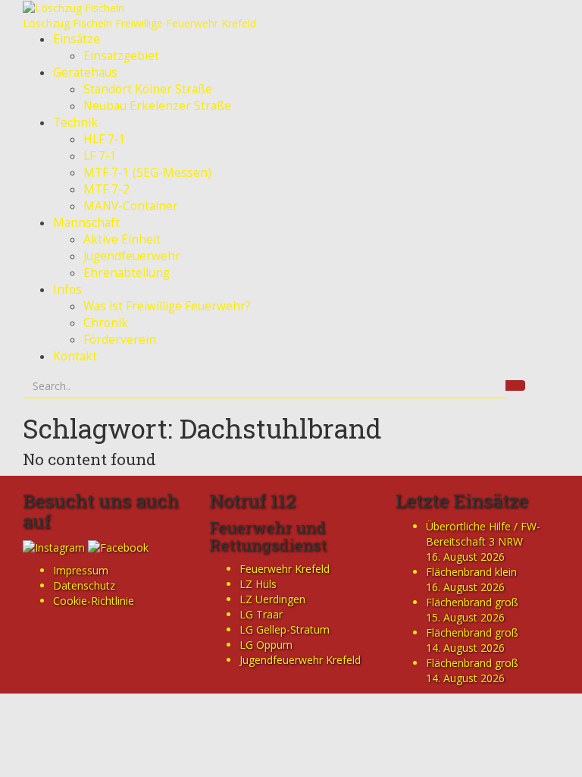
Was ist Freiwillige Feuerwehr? (167, 306)
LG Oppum (266, 644)
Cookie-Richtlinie (93, 600)
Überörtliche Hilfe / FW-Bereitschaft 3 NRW (483, 534)
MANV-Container (130, 206)
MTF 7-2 (106, 189)
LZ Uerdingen (272, 599)
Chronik (105, 323)
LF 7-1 (100, 156)
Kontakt (75, 356)
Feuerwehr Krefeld (284, 569)
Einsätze (76, 39)
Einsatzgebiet (121, 56)
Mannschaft (86, 223)
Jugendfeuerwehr (131, 256)
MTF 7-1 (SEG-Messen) (147, 173)
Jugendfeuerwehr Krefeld (300, 660)
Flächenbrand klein (471, 572)
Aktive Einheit (122, 239)
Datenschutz (84, 585)
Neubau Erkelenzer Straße (157, 106)
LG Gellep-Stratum (284, 629)
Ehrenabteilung (126, 273)
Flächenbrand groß (472, 602)
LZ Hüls (258, 584)
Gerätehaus (85, 72)
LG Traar (261, 614)
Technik (75, 123)
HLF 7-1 (104, 139)
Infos (67, 289)
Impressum (80, 570)
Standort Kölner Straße (147, 89)
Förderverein (119, 340)
